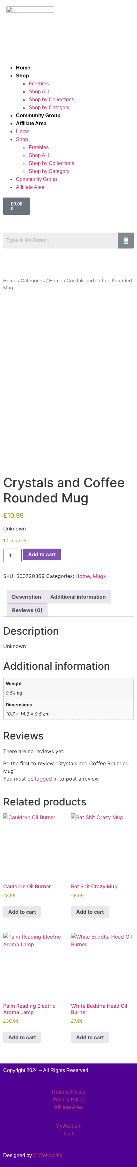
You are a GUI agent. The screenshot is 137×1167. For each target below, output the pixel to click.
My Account (68, 1126)
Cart (68, 1133)
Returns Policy (68, 1092)
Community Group (38, 115)
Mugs (99, 576)
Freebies (39, 83)
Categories (33, 281)
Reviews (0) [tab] (27, 610)
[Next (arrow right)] (126, 584)
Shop (22, 75)
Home (23, 67)
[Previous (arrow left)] (11, 584)
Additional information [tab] (78, 597)
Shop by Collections (51, 99)
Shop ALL (40, 91)
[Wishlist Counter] (92, 223)
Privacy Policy (69, 1099)
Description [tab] (26, 597)
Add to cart (42, 554)
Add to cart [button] (22, 912)
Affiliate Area (31, 123)
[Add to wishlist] (13, 306)
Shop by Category (49, 107)
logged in (46, 778)
